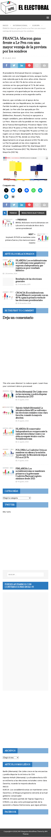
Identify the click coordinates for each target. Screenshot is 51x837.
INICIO (5, 786)
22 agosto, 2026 (23, 442)
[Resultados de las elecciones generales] (8, 282)
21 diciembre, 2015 (24, 284)
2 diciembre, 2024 (11, 273)
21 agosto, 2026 (23, 460)
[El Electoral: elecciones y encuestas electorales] (25, 13)
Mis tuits (7, 511)
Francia (13, 213)
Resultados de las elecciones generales (29, 280)
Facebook (10, 812)
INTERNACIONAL (20, 25)
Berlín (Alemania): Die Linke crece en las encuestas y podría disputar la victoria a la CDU (31, 394)
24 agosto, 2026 (23, 421)
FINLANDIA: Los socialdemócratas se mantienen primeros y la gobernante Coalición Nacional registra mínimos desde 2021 (30, 473)
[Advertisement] (25, 541)
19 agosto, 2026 (23, 481)
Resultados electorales (33, 213)
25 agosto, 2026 (23, 399)
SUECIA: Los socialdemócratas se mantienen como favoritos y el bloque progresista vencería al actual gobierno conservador (25, 792)
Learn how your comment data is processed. (25, 385)
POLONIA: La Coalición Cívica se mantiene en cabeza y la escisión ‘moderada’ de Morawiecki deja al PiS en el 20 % (31, 454)
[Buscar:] (25, 574)
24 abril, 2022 (10, 58)
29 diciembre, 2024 (24, 303)
